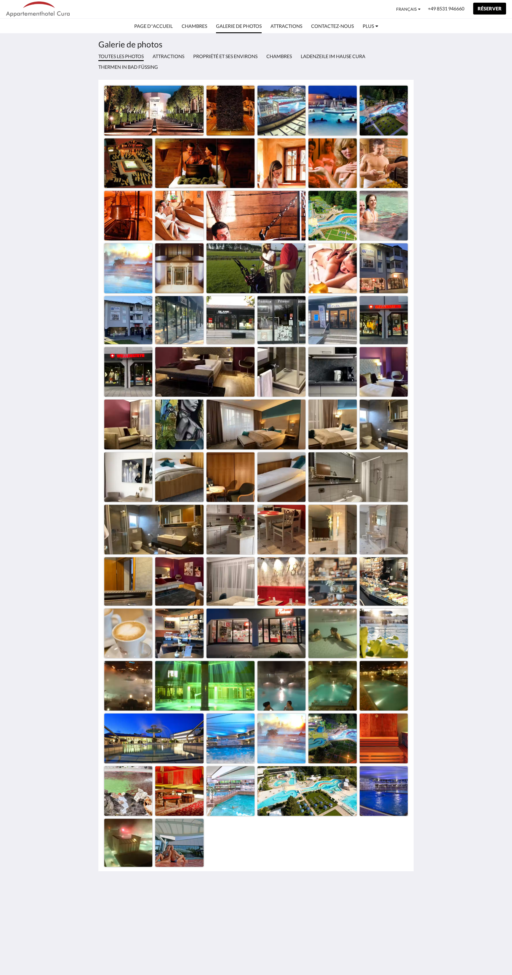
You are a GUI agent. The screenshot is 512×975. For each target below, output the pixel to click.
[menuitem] (153, 26)
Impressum (218, 897)
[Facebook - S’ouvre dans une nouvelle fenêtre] (402, 901)
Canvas (400, 942)
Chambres (279, 56)
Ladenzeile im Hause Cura (333, 56)
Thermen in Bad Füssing (128, 67)
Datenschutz (220, 902)
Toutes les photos (121, 56)
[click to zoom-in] (154, 110)
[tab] (230, 887)
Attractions (168, 56)
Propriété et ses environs (225, 56)
